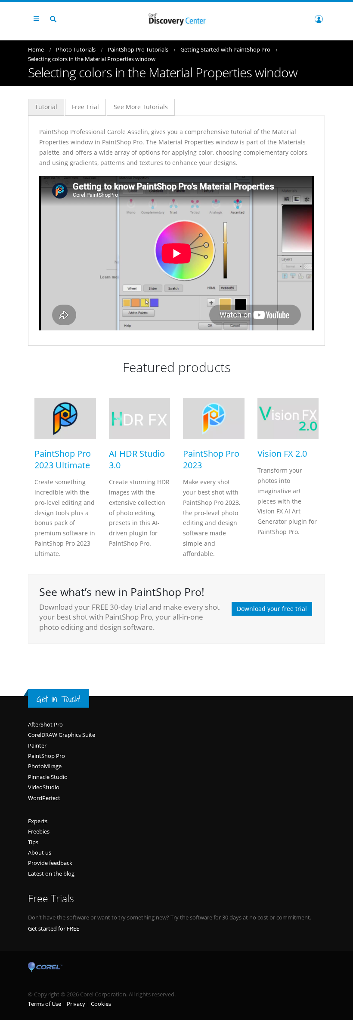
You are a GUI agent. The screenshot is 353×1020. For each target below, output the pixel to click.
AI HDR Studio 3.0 (137, 459)
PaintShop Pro (46, 756)
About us (39, 852)
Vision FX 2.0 (282, 453)
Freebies (39, 831)
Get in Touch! (59, 699)
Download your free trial (272, 609)
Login (318, 18)
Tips (33, 842)
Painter (37, 745)
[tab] (46, 107)
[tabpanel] (176, 228)
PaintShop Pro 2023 (211, 459)
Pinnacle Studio (48, 777)
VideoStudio (43, 787)
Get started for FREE (53, 928)
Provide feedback (50, 863)
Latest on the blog (51, 873)
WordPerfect (44, 798)
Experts (37, 821)
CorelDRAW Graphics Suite (61, 735)
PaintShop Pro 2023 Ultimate (62, 459)
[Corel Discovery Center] (176, 19)
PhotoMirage (45, 766)
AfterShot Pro (45, 724)
